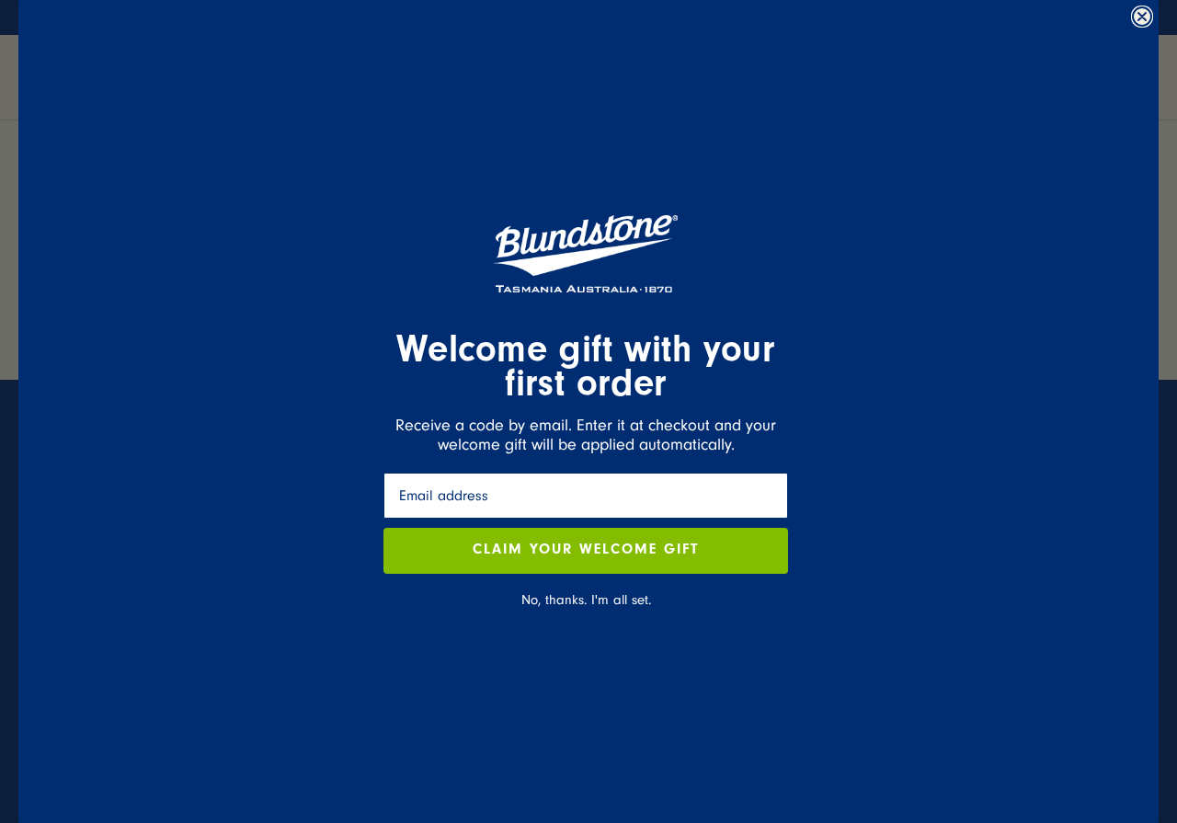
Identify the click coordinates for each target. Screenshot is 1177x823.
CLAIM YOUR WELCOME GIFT (586, 550)
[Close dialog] (1142, 16)
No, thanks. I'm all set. (586, 600)
